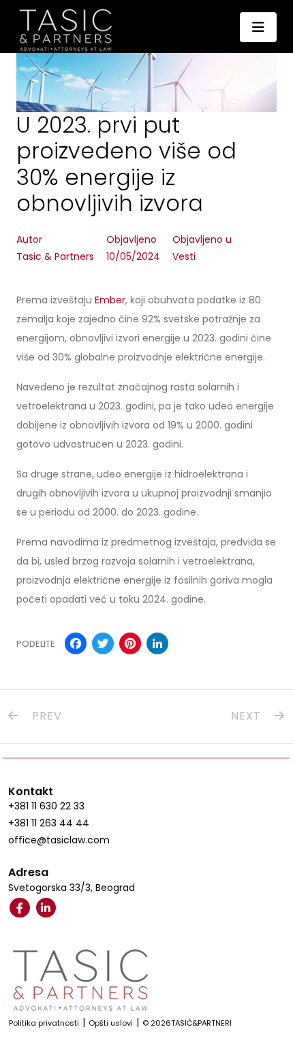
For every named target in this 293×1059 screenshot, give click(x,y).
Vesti (184, 256)
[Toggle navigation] (258, 27)
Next (247, 716)
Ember (110, 300)
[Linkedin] (46, 908)
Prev (45, 716)
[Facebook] (19, 908)
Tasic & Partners (55, 256)
